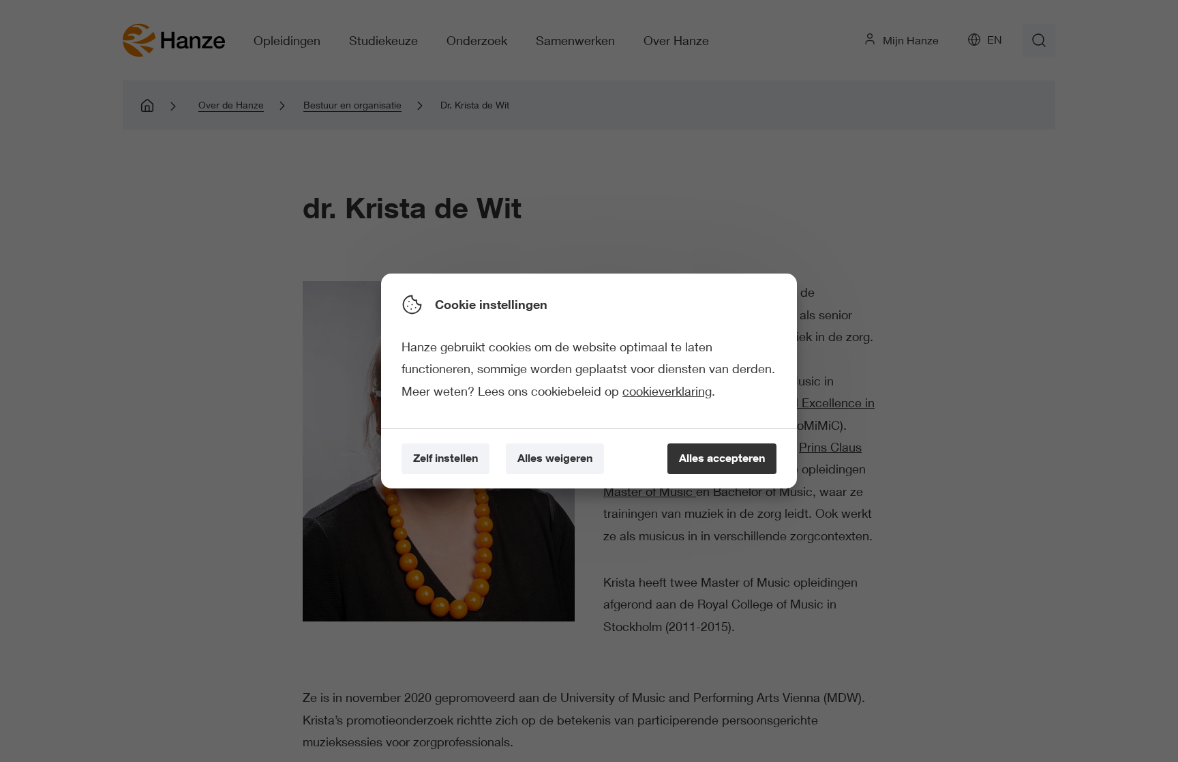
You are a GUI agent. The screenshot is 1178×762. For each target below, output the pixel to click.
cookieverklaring (667, 390)
